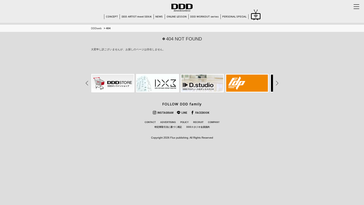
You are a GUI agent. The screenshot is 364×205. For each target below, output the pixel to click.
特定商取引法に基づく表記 (168, 127)
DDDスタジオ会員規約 (198, 127)
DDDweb (96, 28)
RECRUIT (198, 122)
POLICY (184, 122)
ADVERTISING (168, 122)
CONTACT (150, 122)
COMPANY (214, 122)
